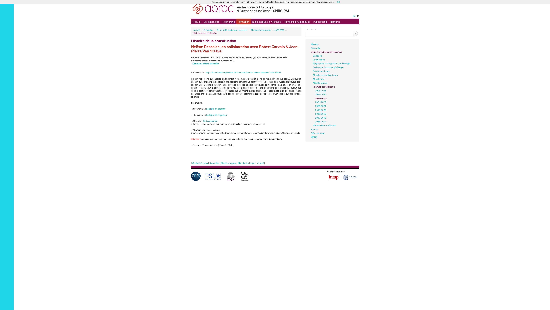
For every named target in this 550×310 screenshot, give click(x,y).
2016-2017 (320, 121)
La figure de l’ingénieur (216, 114)
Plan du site (243, 163)
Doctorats (315, 47)
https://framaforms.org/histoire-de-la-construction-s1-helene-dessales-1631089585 (243, 72)
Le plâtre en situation (215, 108)
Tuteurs (314, 129)
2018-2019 (320, 113)
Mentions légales (228, 163)
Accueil (197, 21)
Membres (335, 21)
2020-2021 (320, 106)
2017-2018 (320, 117)
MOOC (314, 136)
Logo (252, 163)
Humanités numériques (297, 21)
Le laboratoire (212, 21)
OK (338, 2)
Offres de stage (318, 133)
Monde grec (319, 78)
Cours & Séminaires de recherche (232, 30)
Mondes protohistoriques (325, 74)
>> (355, 33)
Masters (314, 43)
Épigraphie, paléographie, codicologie (331, 63)
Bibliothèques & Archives (266, 21)
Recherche (228, 21)
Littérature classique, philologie (328, 67)
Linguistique (319, 59)
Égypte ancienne (321, 71)
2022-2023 (279, 30)
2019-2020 (320, 110)
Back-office (214, 163)
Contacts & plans (200, 163)
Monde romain (320, 82)
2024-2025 (320, 90)
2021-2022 (320, 102)
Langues (317, 55)
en (354, 15)
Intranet (260, 163)
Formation (243, 21)
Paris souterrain (210, 120)
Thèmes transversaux (261, 30)
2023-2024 (320, 94)
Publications (320, 21)
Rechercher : (312, 28)
